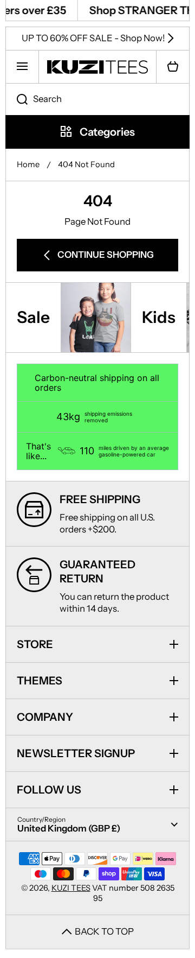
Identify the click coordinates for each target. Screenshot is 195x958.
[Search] (16, 99)
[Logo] (97, 66)
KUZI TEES (70, 888)
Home (28, 164)
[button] (173, 66)
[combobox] (97, 99)
